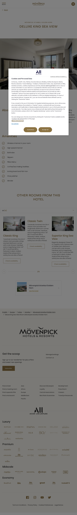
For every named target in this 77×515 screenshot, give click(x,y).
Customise (30, 129)
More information (17, 121)
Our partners (15, 124)
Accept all (45, 129)
